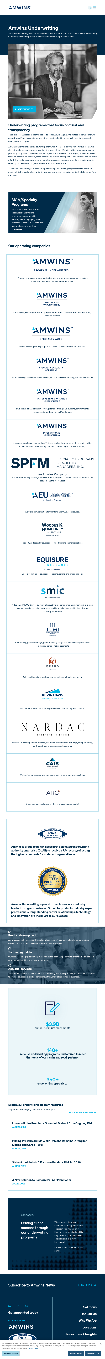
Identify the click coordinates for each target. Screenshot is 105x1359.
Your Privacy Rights (10, 1353)
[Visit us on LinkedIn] (12, 1306)
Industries (89, 1314)
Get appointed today (23, 1312)
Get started (89, 1285)
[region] (52, 1349)
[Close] (101, 1343)
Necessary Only (93, 1353)
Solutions (90, 1307)
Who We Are (88, 1320)
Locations (89, 1327)
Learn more (18, 1320)
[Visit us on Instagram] (29, 1306)
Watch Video (26, 109)
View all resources (84, 1112)
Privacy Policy (33, 1348)
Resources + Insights (81, 1334)
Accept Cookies (76, 1353)
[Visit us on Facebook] (21, 1306)
